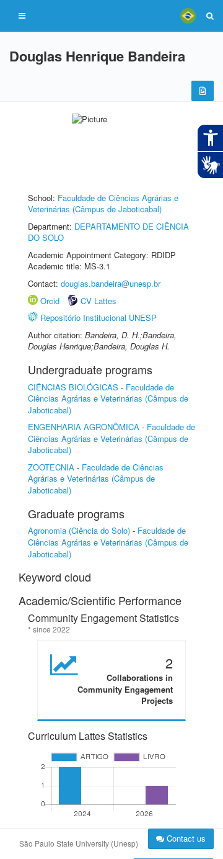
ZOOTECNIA (51, 467)
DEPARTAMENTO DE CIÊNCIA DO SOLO (108, 232)
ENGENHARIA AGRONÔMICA (83, 427)
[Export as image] (202, 91)
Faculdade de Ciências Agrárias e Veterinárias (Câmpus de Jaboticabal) (103, 203)
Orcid (49, 301)
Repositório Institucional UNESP (98, 317)
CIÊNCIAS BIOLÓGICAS (73, 387)
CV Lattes (98, 301)
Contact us (185, 838)
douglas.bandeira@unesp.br (110, 283)
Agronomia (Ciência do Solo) (79, 530)
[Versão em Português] (187, 15)
